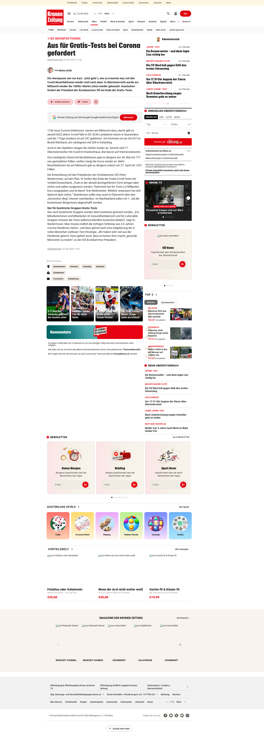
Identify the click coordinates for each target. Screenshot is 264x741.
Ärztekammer (58, 273)
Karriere (176, 694)
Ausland (152, 21)
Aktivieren (128, 117)
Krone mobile (128, 3)
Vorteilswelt (72, 3)
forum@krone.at (121, 354)
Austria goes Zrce (177, 30)
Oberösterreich (54, 59)
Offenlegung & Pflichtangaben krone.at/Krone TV (72, 687)
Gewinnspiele (112, 3)
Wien (94, 21)
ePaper (85, 3)
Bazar (168, 3)
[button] (178, 21)
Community (97, 3)
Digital (163, 21)
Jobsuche (157, 3)
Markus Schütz (65, 70)
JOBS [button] (161, 117)
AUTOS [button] (169, 117)
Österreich (83, 21)
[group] (58, 303)
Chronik (73, 30)
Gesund (141, 21)
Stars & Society (117, 21)
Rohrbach (74, 267)
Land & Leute (97, 30)
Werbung (165, 694)
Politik (103, 21)
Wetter (149, 30)
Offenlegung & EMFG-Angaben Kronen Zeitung (118, 687)
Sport (131, 21)
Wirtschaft (61, 30)
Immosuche (143, 3)
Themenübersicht (131, 349)
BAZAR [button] (177, 117)
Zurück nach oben (119, 728)
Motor (173, 21)
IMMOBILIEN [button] (151, 117)
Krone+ (70, 21)
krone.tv (187, 21)
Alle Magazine (183, 618)
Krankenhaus (73, 279)
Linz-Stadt (84, 30)
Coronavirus (58, 279)
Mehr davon (161, 30)
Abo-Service (56, 702)
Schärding (87, 267)
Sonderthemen (137, 30)
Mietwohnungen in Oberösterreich (168, 158)
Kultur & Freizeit (113, 30)
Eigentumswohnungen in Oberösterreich (168, 154)
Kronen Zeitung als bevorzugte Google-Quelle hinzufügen (95, 117)
